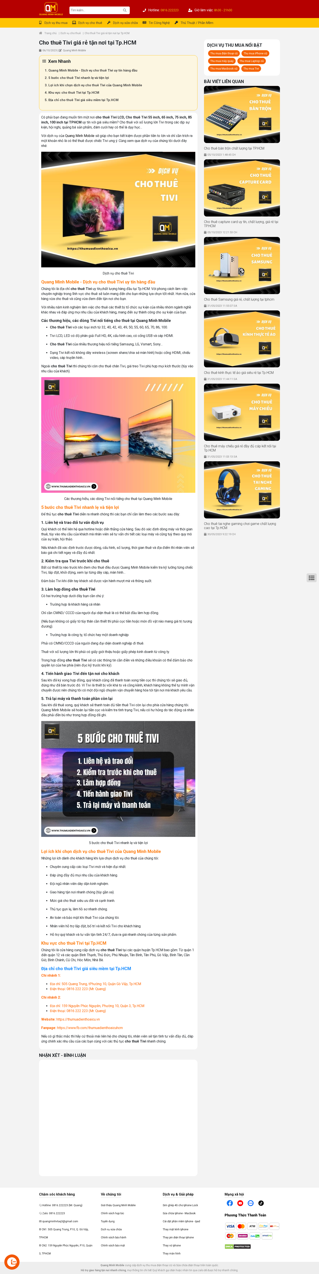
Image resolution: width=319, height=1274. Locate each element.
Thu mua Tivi (251, 68)
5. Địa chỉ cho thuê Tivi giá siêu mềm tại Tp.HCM (81, 100)
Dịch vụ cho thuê (90, 23)
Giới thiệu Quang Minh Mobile (118, 1205)
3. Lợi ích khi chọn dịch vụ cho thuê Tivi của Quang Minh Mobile (93, 85)
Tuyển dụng (108, 1221)
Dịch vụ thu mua (55, 23)
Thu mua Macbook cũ (223, 68)
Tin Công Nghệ (159, 23)
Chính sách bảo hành (113, 1237)
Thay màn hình (172, 1253)
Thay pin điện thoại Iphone (178, 1237)
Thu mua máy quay (221, 61)
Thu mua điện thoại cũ (224, 53)
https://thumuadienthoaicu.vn (78, 1019)
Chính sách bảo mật (113, 1245)
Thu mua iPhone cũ (255, 53)
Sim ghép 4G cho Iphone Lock (180, 1205)
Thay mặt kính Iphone (175, 1229)
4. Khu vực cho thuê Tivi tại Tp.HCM (72, 93)
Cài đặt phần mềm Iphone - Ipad (181, 1221)
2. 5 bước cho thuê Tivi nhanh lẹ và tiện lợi (77, 78)
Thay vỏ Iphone (172, 1245)
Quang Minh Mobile (79, 136)
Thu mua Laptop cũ (252, 61)
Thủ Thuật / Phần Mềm (197, 23)
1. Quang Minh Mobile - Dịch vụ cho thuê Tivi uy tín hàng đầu (91, 70)
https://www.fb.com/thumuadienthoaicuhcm (90, 1028)
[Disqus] (118, 1117)
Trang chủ (50, 33)
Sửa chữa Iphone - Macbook (179, 1213)
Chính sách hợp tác (112, 1213)
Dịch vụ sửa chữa (125, 23)
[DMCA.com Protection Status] (238, 1246)
